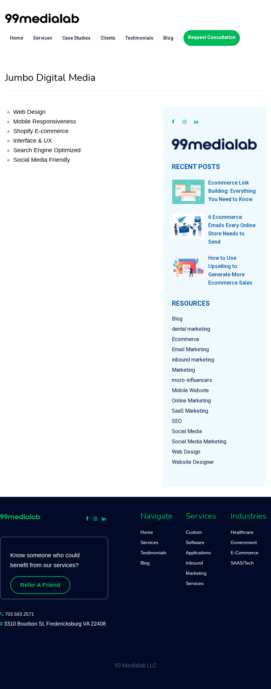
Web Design (186, 452)
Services (42, 38)
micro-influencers (192, 380)
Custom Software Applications (198, 542)
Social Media (187, 431)
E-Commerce (244, 552)
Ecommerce (185, 339)
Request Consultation (212, 37)
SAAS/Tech (242, 563)
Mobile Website (190, 390)
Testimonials (139, 38)
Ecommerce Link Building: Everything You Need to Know (232, 191)
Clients (107, 38)
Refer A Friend (40, 585)
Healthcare (242, 532)
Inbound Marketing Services (196, 573)
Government (244, 542)
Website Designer (193, 462)
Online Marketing (191, 400)
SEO (177, 421)
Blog (168, 38)
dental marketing (191, 329)
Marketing (183, 370)
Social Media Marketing (199, 441)
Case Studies (76, 38)
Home (16, 38)
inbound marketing (193, 360)
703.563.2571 (19, 614)
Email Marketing (190, 349)
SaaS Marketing (190, 411)
